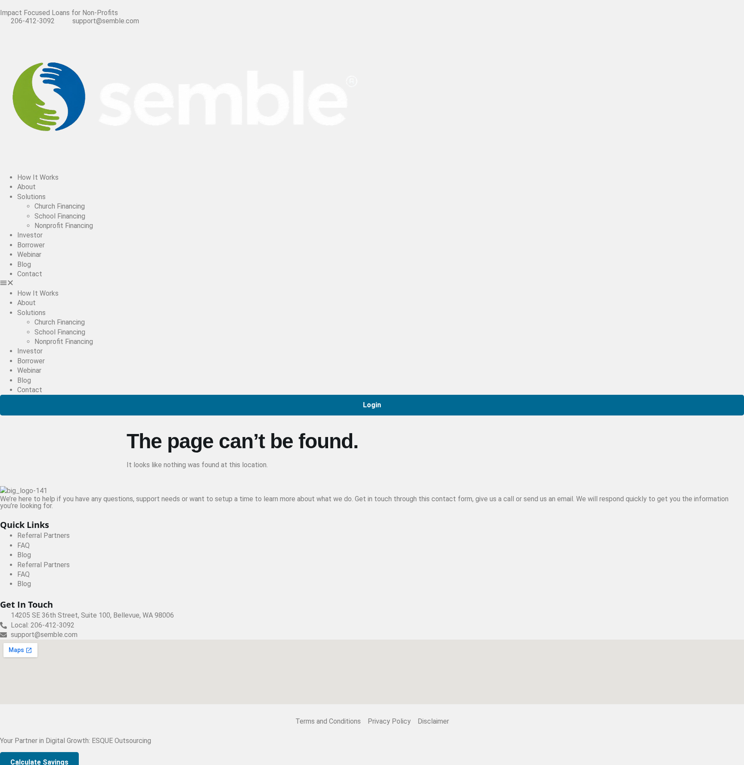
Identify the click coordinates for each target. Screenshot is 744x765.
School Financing (59, 216)
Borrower (31, 245)
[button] (372, 284)
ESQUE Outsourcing (121, 741)
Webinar (29, 254)
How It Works (38, 177)
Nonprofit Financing (63, 226)
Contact (29, 274)
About (26, 187)
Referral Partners (43, 535)
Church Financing (59, 206)
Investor (30, 235)
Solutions (31, 197)
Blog (24, 264)
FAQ (23, 545)
